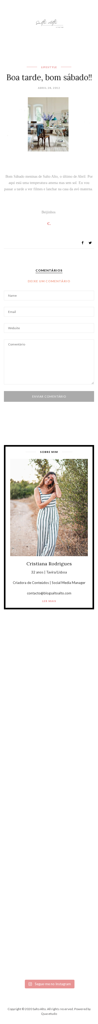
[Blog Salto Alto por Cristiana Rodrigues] (49, 22)
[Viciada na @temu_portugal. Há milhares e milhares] (49, 950)
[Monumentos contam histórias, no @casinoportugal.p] (49, 843)
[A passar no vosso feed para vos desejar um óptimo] (49, 683)
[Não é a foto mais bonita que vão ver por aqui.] (49, 790)
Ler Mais (49, 601)
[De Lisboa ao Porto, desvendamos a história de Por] (49, 737)
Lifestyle (49, 67)
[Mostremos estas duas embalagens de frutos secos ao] (49, 896)
